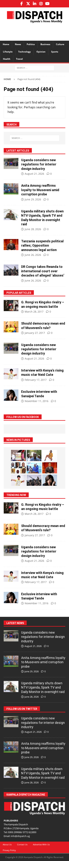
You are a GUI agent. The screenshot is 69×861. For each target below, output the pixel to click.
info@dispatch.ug (20, 836)
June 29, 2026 (33, 199)
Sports (54, 51)
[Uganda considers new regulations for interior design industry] (11, 163)
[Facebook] (21, 3)
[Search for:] (34, 67)
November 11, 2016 (36, 401)
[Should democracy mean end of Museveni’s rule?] (11, 326)
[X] (28, 3)
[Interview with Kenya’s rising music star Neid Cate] (11, 373)
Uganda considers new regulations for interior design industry (38, 164)
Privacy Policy (9, 850)
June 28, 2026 (33, 229)
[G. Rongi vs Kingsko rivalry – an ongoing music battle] (11, 305)
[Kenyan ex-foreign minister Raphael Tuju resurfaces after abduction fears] (34, 455)
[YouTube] (47, 3)
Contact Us (22, 844)
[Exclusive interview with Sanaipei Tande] (11, 395)
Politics (31, 44)
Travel (19, 58)
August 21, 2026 (34, 173)
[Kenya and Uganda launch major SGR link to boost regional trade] (18, 455)
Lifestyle (8, 51)
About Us (7, 844)
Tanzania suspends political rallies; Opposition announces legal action (42, 245)
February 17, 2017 (36, 380)
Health (6, 58)
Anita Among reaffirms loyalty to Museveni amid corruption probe (40, 190)
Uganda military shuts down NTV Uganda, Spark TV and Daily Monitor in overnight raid (43, 687)
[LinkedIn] (34, 3)
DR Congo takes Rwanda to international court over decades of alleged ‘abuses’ (42, 271)
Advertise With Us (41, 844)
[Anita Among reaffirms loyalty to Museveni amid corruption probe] (11, 188)
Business (45, 44)
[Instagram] (41, 3)
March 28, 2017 (34, 311)
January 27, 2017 (35, 333)
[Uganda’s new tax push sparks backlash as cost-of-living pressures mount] (34, 467)
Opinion (40, 51)
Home (6, 44)
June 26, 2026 (33, 255)
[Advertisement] (36, 31)
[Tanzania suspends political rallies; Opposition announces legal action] (11, 244)
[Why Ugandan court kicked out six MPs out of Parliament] (18, 467)
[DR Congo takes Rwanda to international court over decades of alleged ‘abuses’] (11, 270)
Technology (24, 51)
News (18, 44)
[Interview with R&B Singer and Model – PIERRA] (49, 455)
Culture (60, 44)
